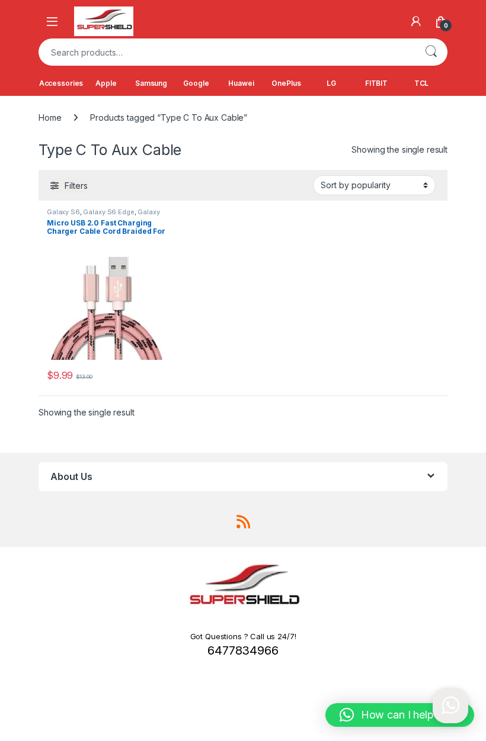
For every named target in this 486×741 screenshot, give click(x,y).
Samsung (151, 83)
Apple (105, 83)
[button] (399, 715)
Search (430, 52)
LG (331, 83)
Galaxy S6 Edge (108, 212)
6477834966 (243, 650)
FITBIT (376, 83)
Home (50, 117)
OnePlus (285, 83)
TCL (421, 83)
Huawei (241, 83)
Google (196, 83)
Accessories (61, 83)
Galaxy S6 (63, 212)
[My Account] (416, 21)
